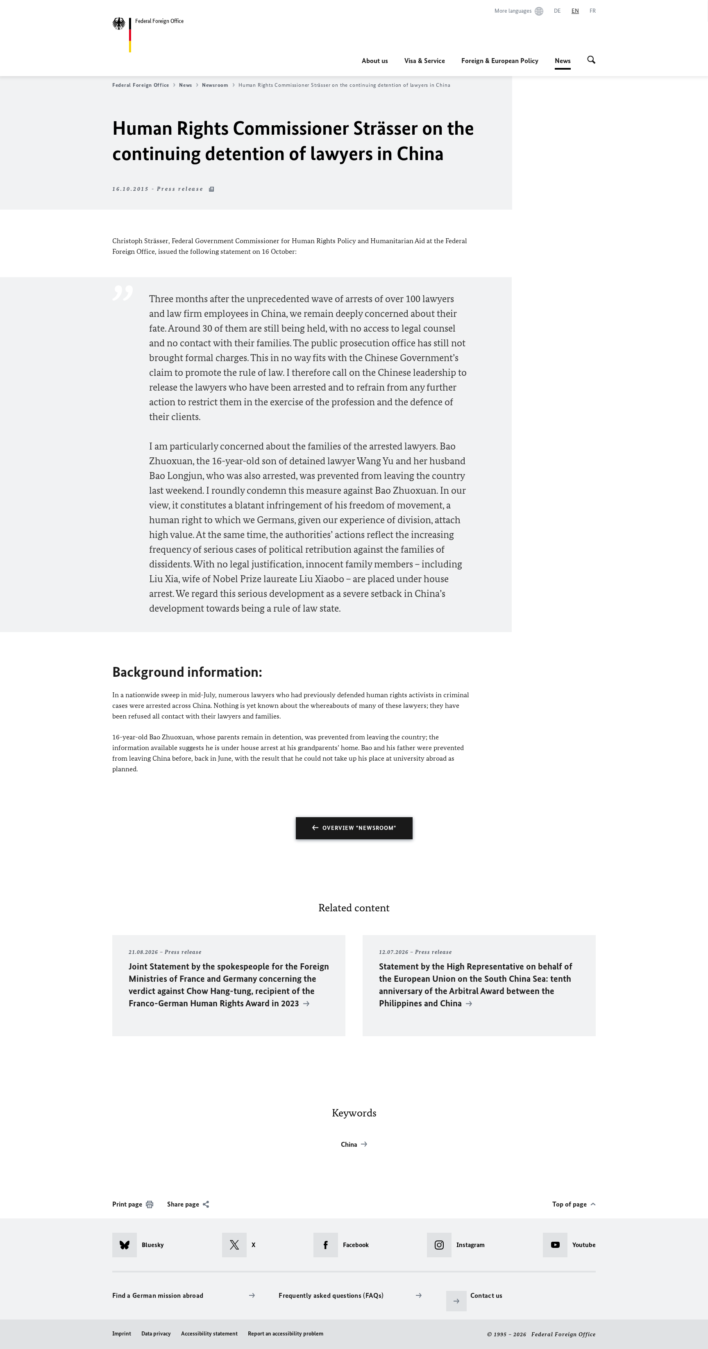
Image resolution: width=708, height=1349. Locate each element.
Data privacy (156, 1333)
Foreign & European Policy (499, 60)
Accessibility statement (209, 1333)
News (563, 63)
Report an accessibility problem (285, 1333)
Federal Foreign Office (140, 85)
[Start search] (591, 61)
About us (375, 60)
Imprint (121, 1333)
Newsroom (215, 85)
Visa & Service (424, 60)
